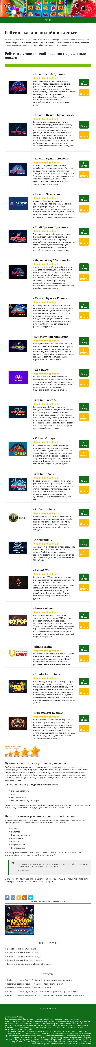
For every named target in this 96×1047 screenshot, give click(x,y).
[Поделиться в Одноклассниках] (19, 897)
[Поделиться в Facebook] (7, 897)
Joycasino (10, 1031)
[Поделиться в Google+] (24, 897)
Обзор (83, 84)
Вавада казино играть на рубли (21, 949)
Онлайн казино (11, 1017)
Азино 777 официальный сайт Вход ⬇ (24, 956)
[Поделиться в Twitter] (30, 897)
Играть (84, 94)
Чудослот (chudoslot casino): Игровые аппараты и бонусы (51, 991)
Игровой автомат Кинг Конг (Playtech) (24, 960)
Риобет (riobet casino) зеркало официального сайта (48, 980)
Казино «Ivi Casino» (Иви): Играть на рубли (44, 984)
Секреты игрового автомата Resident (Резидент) (29, 964)
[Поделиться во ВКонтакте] (13, 897)
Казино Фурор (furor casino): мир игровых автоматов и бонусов (54, 995)
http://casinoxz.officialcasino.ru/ (34, 1035)
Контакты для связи (48, 1008)
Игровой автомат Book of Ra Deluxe (24, 952)
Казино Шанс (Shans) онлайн (38, 987)
